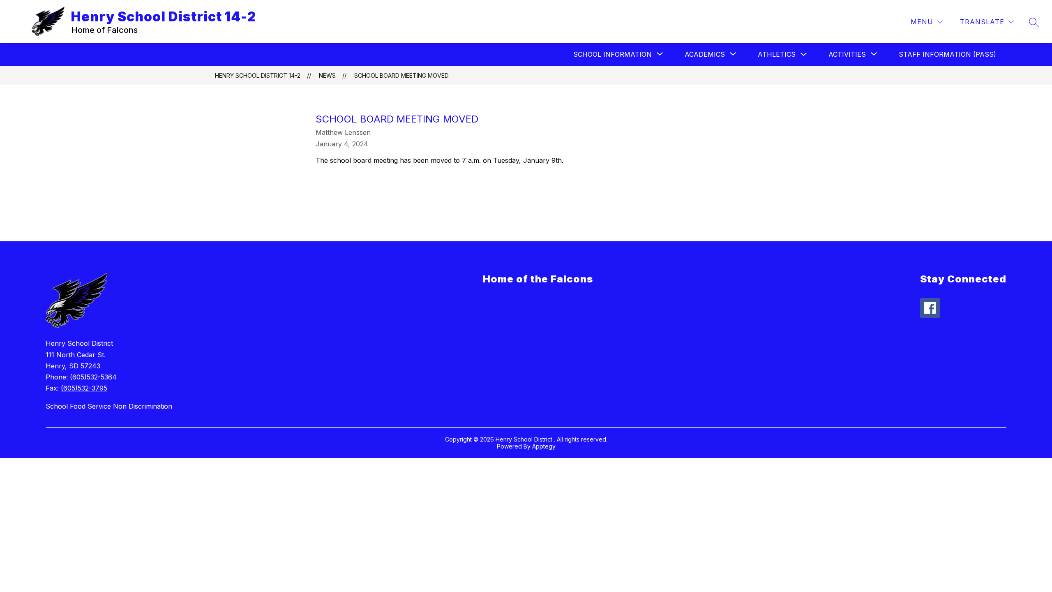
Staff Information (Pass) (947, 54)
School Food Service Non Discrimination (109, 406)
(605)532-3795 (84, 388)
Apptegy (544, 446)
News (327, 75)
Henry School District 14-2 (257, 75)
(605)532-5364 (93, 377)
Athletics (777, 54)
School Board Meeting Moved (401, 75)
